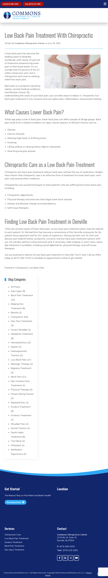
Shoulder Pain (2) (20, 423)
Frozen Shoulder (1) (21, 329)
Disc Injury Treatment (14, 549)
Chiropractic (21, 267)
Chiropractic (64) (19, 316)
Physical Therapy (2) (21, 389)
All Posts (15, 286)
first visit (80, 235)
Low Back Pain (36, 267)
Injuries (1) (16, 346)
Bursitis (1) (16, 312)
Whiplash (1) (17, 445)
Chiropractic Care (13, 534)
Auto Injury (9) (18, 291)
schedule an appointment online (51, 258)
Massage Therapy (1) (22, 363)
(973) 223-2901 (67, 550)
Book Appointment (14, 502)
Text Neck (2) (18, 441)
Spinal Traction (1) (20, 428)
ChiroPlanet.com (21, 573)
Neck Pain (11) (18, 376)
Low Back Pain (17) (21, 359)
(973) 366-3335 (66, 546)
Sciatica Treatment (13, 542)
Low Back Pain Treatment (17, 538)
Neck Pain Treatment (14, 546)
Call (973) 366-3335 (10, 3)
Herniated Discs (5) (21, 342)
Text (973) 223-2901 (32, 3)
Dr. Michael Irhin (30, 232)
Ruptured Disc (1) (20, 402)
